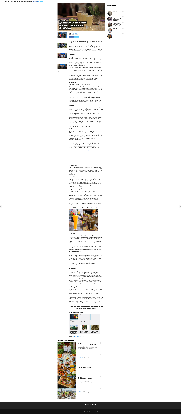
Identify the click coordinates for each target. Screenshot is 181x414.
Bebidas (74, 336)
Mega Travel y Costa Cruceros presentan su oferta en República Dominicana (62, 60)
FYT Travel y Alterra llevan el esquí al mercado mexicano (61, 40)
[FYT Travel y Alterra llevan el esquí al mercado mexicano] (62, 37)
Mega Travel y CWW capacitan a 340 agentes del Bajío (62, 71)
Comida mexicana (78, 336)
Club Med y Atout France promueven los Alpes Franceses (62, 50)
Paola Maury (81, 346)
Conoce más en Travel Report (86, 308)
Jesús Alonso (75, 33)
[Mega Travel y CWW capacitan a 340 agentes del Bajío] (62, 68)
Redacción (80, 391)
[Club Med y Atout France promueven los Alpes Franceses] (62, 47)
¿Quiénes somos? (90, 407)
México (83, 336)
